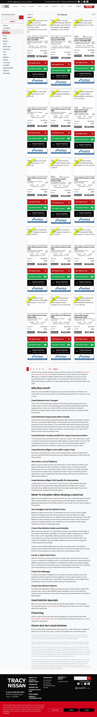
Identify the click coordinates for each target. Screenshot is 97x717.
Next (55, 369)
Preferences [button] (6, 713)
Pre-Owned (46, 682)
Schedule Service (63, 681)
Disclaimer (33, 694)
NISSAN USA (33, 687)
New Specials (47, 684)
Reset (12, 21)
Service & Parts (62, 678)
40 (50, 369)
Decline (71, 710)
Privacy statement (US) (35, 697)
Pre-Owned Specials (49, 685)
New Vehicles (47, 680)
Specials (45, 687)
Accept (87, 710)
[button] (15, 6)
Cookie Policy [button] (6, 711)
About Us (33, 678)
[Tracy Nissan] (5, 6)
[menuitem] (12, 31)
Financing (33, 684)
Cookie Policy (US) (35, 690)
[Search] (21, 17)
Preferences (55, 710)
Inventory (47, 678)
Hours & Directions (33, 681)
